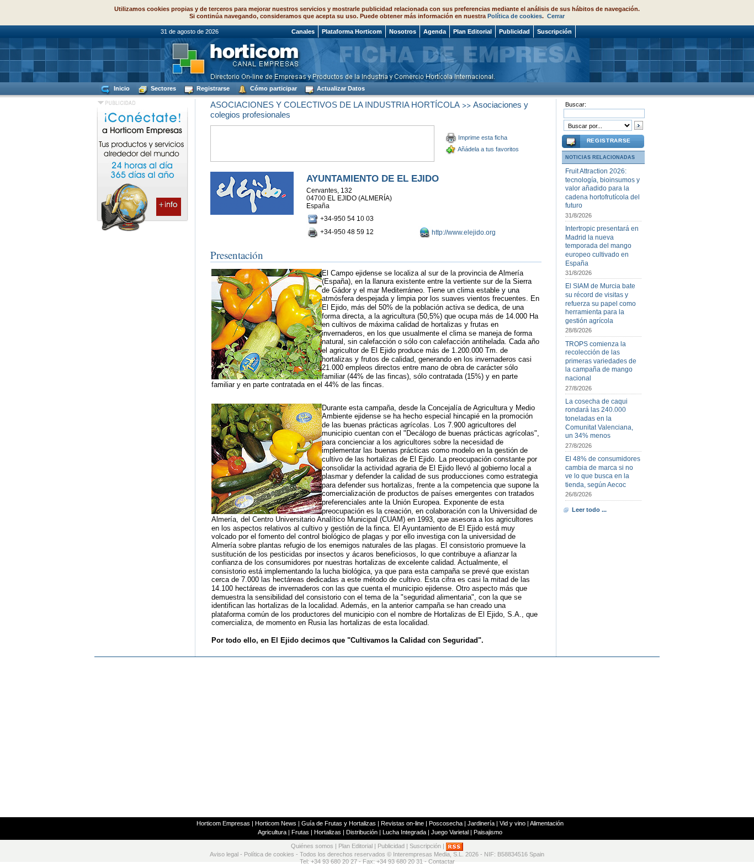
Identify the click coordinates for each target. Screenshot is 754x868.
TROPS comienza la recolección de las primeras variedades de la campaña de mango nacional (600, 361)
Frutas (300, 832)
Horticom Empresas (223, 823)
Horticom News (275, 823)
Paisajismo (488, 832)
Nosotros (402, 31)
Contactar (441, 861)
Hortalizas (327, 832)
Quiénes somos (312, 846)
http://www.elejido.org (464, 232)
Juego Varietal (450, 832)
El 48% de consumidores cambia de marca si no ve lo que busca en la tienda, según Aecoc (602, 472)
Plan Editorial (472, 31)
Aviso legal (224, 854)
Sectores (162, 88)
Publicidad (514, 31)
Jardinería (481, 823)
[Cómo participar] (142, 230)
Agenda (434, 31)
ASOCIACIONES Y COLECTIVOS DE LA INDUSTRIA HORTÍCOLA (335, 104)
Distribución (362, 832)
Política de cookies (514, 16)
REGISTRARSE (609, 140)
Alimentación (547, 823)
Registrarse (212, 88)
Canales (303, 31)
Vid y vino (512, 823)
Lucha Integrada (404, 832)
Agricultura (272, 832)
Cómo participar (272, 88)
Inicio (121, 88)
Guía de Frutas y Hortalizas (338, 823)
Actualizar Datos (340, 88)
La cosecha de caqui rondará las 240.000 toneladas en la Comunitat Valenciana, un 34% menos (599, 419)
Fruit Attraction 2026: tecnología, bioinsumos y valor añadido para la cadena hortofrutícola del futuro (602, 188)
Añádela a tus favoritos (488, 149)
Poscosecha (446, 823)
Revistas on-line (402, 823)
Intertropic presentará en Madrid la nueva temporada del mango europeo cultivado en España (602, 246)
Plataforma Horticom (352, 31)
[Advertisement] (377, 737)
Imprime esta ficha (482, 137)
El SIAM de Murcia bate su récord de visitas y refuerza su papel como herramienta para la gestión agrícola (600, 303)
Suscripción (554, 31)
